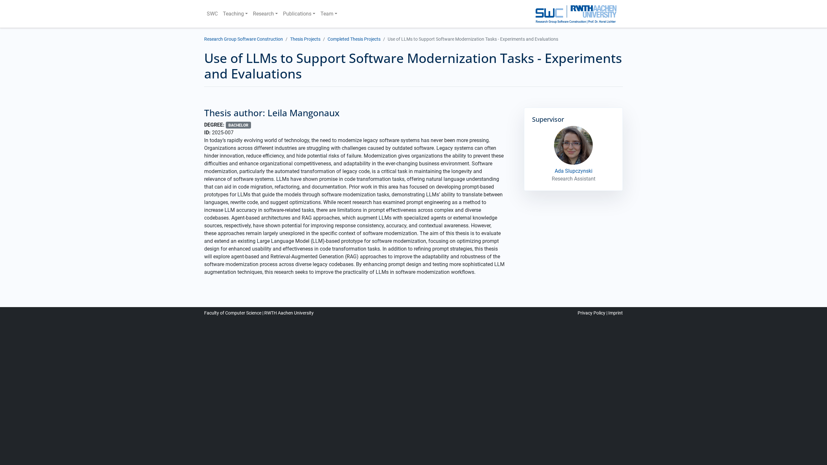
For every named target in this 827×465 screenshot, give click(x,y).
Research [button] (263, 14)
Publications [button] (297, 14)
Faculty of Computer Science (232, 312)
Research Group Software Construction (243, 39)
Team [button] (326, 14)
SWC (212, 14)
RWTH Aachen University (289, 312)
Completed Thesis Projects (354, 39)
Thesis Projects (305, 39)
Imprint (615, 312)
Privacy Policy (591, 312)
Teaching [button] (233, 14)
